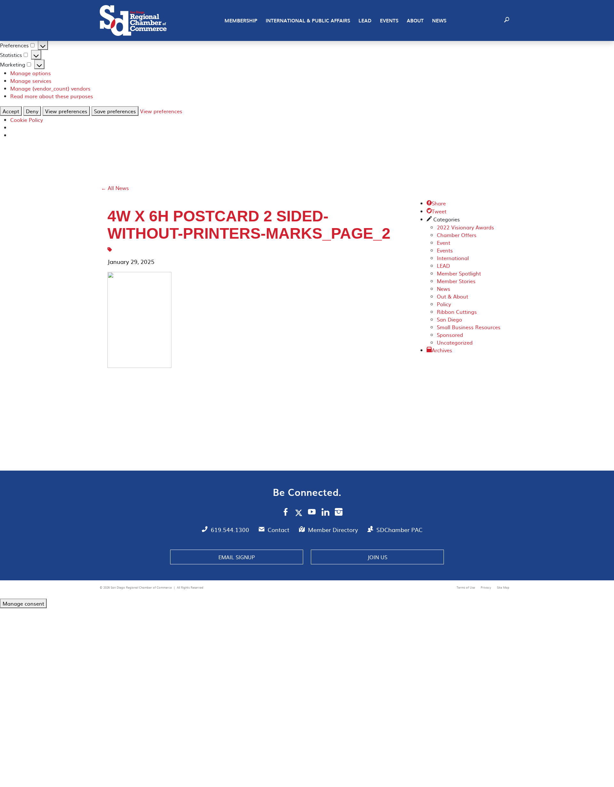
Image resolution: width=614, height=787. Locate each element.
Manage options (30, 73)
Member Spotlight (459, 273)
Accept (11, 111)
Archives (442, 350)
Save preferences (115, 111)
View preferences (66, 111)
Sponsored (450, 334)
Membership (240, 20)
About (415, 20)
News (439, 20)
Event (443, 242)
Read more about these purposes (51, 96)
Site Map (503, 587)
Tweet (436, 211)
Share (436, 203)
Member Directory (333, 529)
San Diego (449, 319)
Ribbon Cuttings (457, 311)
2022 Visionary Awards (465, 227)
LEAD (365, 20)
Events (389, 20)
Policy (444, 304)
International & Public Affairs (308, 20)
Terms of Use (466, 587)
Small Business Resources (468, 327)
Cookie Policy (26, 119)
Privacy (486, 587)
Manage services (30, 80)
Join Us (377, 557)
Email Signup (236, 557)
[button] (506, 20)
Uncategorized (455, 342)
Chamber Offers (456, 235)
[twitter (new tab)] (300, 512)
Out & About (452, 296)
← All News (115, 188)
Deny (32, 111)
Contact (279, 529)
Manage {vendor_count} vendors (50, 88)
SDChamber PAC (399, 529)
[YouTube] (312, 512)
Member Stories (456, 281)
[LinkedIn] (325, 512)
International (453, 258)
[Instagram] (338, 512)
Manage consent (23, 603)
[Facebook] (285, 512)
